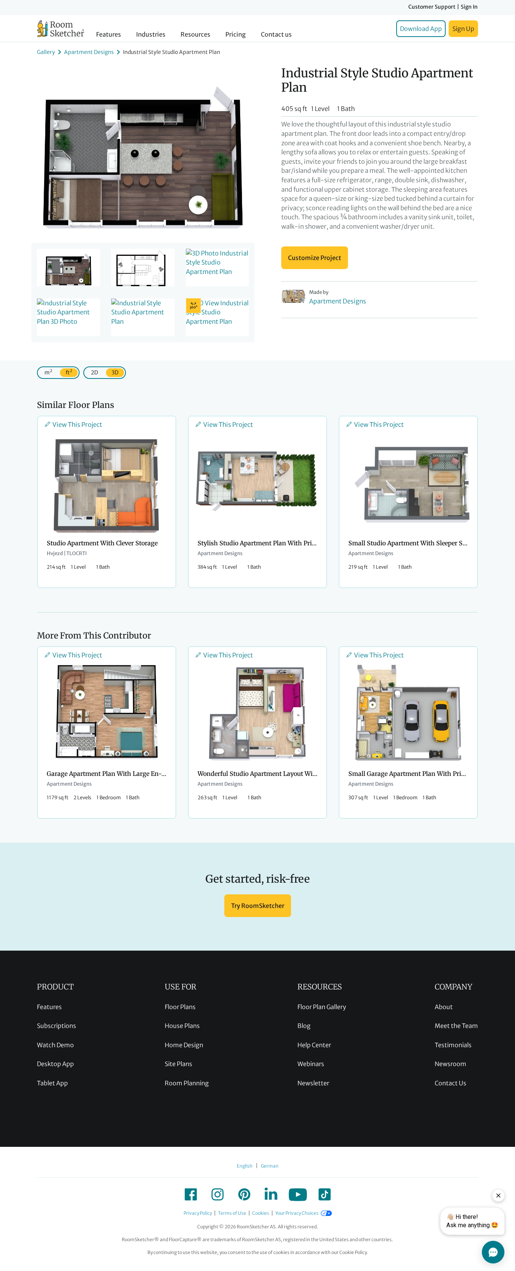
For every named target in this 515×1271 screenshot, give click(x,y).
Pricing (235, 34)
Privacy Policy (198, 1213)
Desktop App (55, 1064)
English (245, 1166)
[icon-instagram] (217, 1194)
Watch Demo (55, 1045)
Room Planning (187, 1083)
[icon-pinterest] (244, 1194)
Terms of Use (232, 1213)
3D (115, 372)
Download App (421, 28)
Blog (304, 1025)
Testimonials (453, 1045)
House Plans (182, 1025)
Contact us (276, 34)
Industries (151, 34)
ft (69, 371)
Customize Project (314, 258)
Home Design (184, 1045)
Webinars (310, 1064)
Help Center (314, 1045)
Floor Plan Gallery (321, 1007)
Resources (195, 34)
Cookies (260, 1213)
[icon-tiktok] (325, 1194)
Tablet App (52, 1083)
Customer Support (431, 6)
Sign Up (463, 28)
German (270, 1166)
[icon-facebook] (191, 1194)
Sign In (469, 6)
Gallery (46, 52)
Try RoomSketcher (257, 905)
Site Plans (178, 1064)
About (444, 1007)
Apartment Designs (89, 52)
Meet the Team (456, 1025)
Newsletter (313, 1083)
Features (108, 34)
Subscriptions (56, 1025)
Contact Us (450, 1083)
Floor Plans (180, 1007)
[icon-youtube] (298, 1194)
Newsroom (450, 1064)
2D (94, 372)
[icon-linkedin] (271, 1194)
